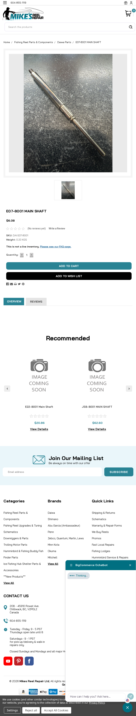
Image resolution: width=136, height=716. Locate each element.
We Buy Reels (100, 532)
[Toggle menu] (5, 5)
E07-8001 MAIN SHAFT (88, 42)
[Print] (15, 284)
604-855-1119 (18, 620)
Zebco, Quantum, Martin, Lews (66, 538)
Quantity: (12, 254)
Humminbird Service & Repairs (110, 557)
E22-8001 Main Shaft (39, 406)
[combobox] (69, 27)
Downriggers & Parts (16, 538)
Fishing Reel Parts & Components (33, 42)
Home (7, 42)
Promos (96, 538)
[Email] (11, 284)
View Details (39, 429)
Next (129, 389)
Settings (12, 710)
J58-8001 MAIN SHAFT (97, 406)
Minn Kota (53, 544)
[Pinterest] (23, 284)
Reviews (36, 301)
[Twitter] (19, 284)
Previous (7, 389)
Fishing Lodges (101, 551)
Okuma (52, 551)
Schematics (11, 532)
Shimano (53, 519)
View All (9, 583)
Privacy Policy (96, 702)
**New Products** (15, 576)
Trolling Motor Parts (15, 544)
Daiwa (51, 512)
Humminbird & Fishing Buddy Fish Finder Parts (23, 554)
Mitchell (52, 557)
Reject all (31, 710)
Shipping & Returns (103, 512)
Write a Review (57, 228)
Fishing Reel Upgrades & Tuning (23, 525)
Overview (14, 301)
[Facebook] (7, 284)
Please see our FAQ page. (55, 246)
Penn (51, 532)
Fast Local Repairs (103, 544)
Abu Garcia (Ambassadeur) (64, 525)
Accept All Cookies (56, 710)
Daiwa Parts (64, 42)
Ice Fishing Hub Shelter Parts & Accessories (22, 567)
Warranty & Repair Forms (107, 525)
